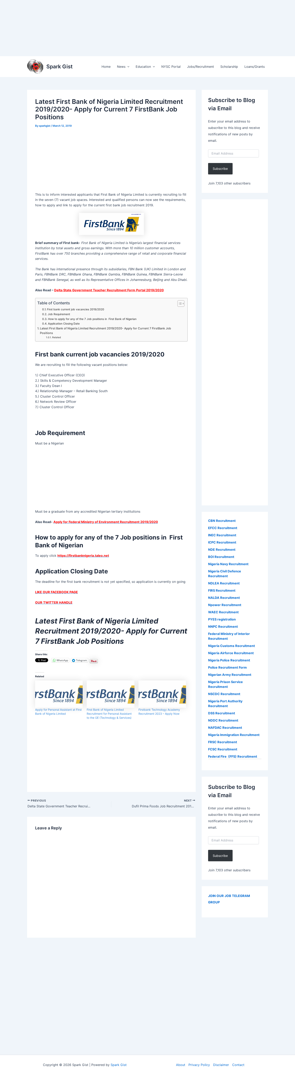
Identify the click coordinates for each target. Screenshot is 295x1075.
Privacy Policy (199, 1065)
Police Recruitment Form (227, 667)
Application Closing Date (64, 323)
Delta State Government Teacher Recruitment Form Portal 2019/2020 (109, 290)
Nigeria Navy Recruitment (228, 564)
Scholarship (229, 67)
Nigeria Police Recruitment (229, 660)
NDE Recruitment (221, 550)
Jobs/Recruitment (200, 67)
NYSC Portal (171, 67)
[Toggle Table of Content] (178, 303)
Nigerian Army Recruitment (229, 675)
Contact (238, 1065)
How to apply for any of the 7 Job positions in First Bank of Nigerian (92, 319)
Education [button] (143, 67)
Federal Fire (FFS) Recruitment (232, 756)
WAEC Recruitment (223, 612)
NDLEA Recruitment (224, 583)
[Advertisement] (120, 28)
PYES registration (222, 619)
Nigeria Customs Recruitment (231, 646)
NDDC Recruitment (223, 720)
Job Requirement (59, 314)
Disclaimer (221, 1065)
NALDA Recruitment (224, 598)
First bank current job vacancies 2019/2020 (75, 309)
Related (56, 337)
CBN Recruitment (222, 521)
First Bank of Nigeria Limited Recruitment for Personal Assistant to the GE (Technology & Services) (109, 713)
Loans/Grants (254, 67)
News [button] (121, 67)
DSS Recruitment (221, 713)
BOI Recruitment (221, 557)
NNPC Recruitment (223, 627)
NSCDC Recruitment (224, 694)
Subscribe (220, 169)
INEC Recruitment (222, 535)
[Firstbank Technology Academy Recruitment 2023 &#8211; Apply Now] (162, 694)
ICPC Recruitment (222, 542)
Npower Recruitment (224, 605)
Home (106, 67)
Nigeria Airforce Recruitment (231, 653)
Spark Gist (59, 66)
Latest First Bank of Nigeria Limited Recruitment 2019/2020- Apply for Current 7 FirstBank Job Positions (105, 331)
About (180, 1065)
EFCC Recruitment (222, 528)
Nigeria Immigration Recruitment (233, 735)
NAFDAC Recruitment (225, 728)
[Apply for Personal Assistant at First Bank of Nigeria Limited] (59, 694)
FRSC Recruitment (222, 742)
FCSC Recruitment (222, 749)
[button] (127, 66)
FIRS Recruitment (222, 590)
